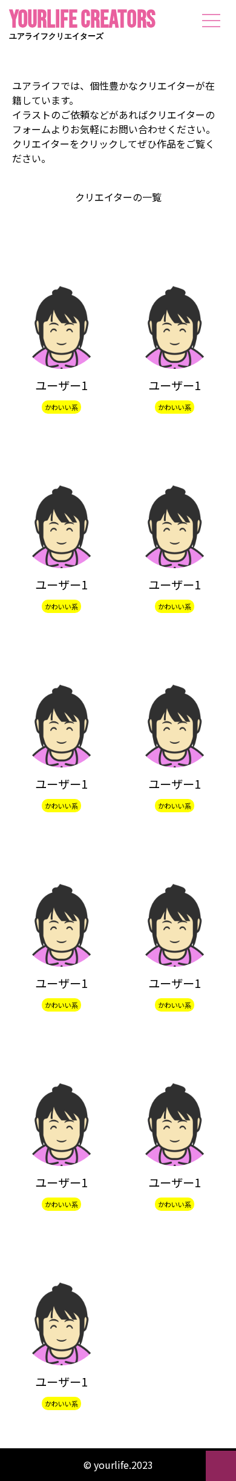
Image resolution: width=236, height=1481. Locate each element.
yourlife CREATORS (82, 26)
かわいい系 (61, 407)
